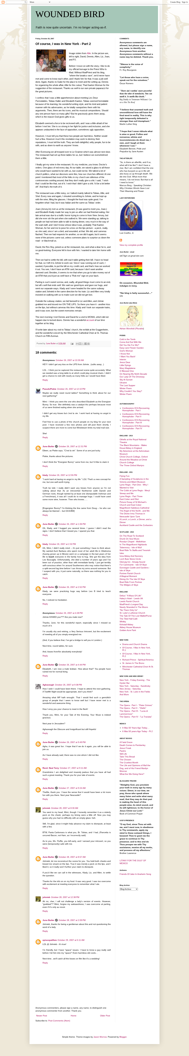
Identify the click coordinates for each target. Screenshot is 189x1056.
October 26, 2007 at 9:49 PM (72, 742)
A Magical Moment (128, 576)
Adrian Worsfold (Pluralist (131, 328)
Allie (89, 53)
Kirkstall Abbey (126, 624)
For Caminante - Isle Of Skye (133, 565)
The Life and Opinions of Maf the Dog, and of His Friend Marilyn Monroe (135, 768)
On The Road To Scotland (132, 536)
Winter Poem (126, 388)
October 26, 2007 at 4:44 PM (72, 665)
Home (73, 1015)
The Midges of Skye (129, 585)
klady (45, 475)
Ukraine (123, 382)
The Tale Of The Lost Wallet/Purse (136, 616)
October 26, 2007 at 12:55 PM (63, 475)
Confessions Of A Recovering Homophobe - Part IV (135, 427)
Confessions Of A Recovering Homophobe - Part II (135, 415)
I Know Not (125, 354)
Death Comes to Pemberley (132, 745)
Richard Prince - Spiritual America (138, 660)
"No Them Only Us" (129, 610)
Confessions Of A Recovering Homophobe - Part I (135, 409)
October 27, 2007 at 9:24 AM (72, 788)
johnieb (46, 808)
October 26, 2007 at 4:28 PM (69, 613)
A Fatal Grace (126, 742)
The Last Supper (127, 385)
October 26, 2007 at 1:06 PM (72, 524)
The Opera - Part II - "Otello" (133, 708)
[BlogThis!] (80, 343)
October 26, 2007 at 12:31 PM (73, 446)
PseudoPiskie (49, 389)
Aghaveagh (48, 685)
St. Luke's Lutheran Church (132, 613)
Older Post (105, 1015)
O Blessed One (127, 371)
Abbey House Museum (130, 627)
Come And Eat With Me (130, 342)
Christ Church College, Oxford (134, 457)
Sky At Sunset (126, 379)
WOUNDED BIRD (69, 14)
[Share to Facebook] (85, 343)
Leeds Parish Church (129, 601)
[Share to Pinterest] (88, 343)
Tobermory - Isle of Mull (131, 547)
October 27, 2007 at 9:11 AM (73, 768)
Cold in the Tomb (127, 339)
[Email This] (77, 343)
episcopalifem (50, 940)
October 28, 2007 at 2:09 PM (72, 920)
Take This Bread (127, 756)
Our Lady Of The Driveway (132, 377)
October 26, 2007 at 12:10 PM (71, 389)
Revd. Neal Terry (51, 768)
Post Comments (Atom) (59, 1020)
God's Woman (126, 351)
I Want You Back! (127, 356)
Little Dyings (125, 365)
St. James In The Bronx (133, 663)
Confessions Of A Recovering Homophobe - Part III (135, 421)
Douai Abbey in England (131, 448)
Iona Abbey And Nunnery (131, 556)
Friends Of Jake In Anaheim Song (135, 874)
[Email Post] (72, 344)
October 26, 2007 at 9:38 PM (68, 685)
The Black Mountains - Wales (133, 445)
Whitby (123, 621)
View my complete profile (131, 245)
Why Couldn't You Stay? (131, 391)
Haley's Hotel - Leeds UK (131, 598)
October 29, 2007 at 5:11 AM (71, 940)
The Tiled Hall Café (128, 619)
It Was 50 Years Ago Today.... (135, 728)
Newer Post (41, 1015)
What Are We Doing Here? (132, 774)
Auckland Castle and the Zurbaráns (136, 525)
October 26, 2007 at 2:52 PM (72, 587)
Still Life (123, 754)
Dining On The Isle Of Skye (132, 579)
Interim (123, 359)
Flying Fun (124, 476)
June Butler (48, 446)
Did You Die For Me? (129, 345)
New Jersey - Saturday (130, 689)
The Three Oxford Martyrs (132, 465)
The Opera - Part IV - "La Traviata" (136, 717)
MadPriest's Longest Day (131, 604)
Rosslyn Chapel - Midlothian (133, 541)
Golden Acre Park (128, 630)
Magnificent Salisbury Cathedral (134, 508)
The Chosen (125, 759)
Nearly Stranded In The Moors (134, 607)
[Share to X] (82, 343)
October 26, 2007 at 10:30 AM (70, 360)
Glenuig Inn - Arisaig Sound (132, 562)
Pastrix (123, 751)
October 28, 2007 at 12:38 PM (65, 897)
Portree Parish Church (130, 573)
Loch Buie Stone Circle (130, 559)
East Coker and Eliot (129, 499)
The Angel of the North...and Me (135, 511)
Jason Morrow (100, 1037)
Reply (45, 380)
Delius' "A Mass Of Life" (130, 595)
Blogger (123, 1037)
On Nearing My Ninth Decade (133, 374)
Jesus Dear (125, 362)
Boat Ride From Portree (131, 582)
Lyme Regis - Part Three (131, 496)
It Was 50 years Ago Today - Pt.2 (137, 731)
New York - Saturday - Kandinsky (135, 686)
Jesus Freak (125, 748)
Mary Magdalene (127, 368)
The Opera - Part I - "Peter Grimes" (136, 705)
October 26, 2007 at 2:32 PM (62, 544)
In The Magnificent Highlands (133, 544)
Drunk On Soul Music (129, 539)
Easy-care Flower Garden (132, 348)
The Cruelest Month (129, 762)
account (90, 320)
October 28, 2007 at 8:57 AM (72, 857)
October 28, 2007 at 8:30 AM (64, 808)
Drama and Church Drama (134, 644)
